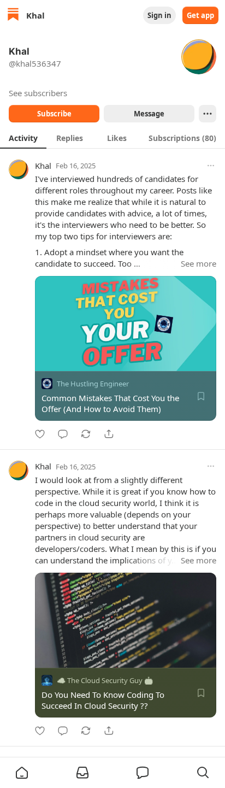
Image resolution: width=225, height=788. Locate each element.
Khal (43, 165)
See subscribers (38, 92)
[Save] (201, 396)
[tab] (23, 138)
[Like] (40, 434)
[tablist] (112, 138)
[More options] (211, 165)
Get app (200, 15)
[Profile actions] (207, 113)
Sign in (159, 15)
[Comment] (63, 434)
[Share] (108, 434)
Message (149, 114)
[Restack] (85, 434)
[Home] (13, 15)
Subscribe (54, 114)
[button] (22, 772)
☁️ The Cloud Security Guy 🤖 (105, 680)
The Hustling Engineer (93, 384)
